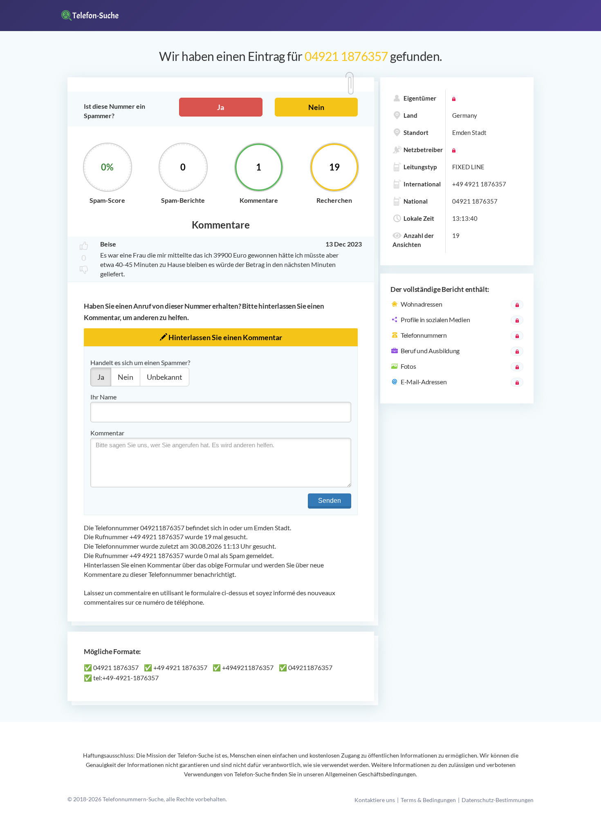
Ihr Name (103, 397)
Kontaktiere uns (374, 799)
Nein (316, 107)
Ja (220, 107)
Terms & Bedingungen (428, 799)
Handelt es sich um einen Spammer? (140, 362)
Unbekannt (164, 376)
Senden (329, 500)
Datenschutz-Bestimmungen (498, 799)
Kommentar (107, 433)
